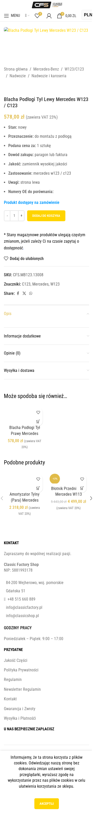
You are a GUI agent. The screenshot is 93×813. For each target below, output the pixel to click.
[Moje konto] (49, 16)
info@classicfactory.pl (24, 607)
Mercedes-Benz (46, 69)
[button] (38, 421)
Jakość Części (15, 660)
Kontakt (10, 698)
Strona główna (16, 69)
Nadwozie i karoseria (49, 75)
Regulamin (13, 679)
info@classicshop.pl (22, 615)
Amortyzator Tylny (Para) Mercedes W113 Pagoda (25, 500)
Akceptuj (47, 804)
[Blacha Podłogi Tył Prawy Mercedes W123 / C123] (24, 414)
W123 (55, 284)
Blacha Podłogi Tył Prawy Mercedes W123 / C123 (24, 433)
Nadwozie (18, 75)
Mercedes (40, 284)
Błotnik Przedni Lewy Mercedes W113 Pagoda (68, 494)
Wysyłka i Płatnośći (20, 718)
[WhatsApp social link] (31, 293)
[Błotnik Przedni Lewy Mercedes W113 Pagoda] (68, 478)
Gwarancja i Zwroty (19, 708)
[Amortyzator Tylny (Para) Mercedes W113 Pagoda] (24, 480)
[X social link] (24, 293)
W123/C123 (74, 69)
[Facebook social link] (18, 293)
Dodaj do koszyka (46, 216)
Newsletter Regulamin (22, 689)
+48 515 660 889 (21, 599)
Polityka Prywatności (21, 670)
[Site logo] (46, 4)
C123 (26, 284)
